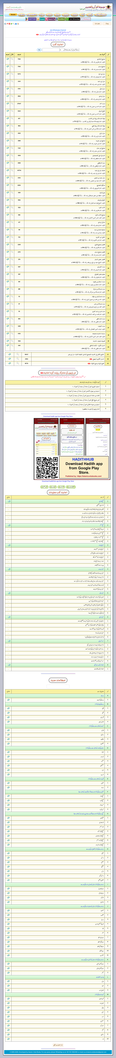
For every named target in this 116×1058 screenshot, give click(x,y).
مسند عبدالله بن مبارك (99, 289)
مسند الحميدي (101, 266)
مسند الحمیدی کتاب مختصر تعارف (97, 661)
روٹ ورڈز (69, 40)
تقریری (102, 717)
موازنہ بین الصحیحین (100, 505)
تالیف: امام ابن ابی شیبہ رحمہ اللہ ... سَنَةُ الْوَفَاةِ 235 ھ (91, 173)
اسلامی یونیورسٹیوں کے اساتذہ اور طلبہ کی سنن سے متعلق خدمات (91, 621)
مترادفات (46, 40)
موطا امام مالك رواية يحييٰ (98, 125)
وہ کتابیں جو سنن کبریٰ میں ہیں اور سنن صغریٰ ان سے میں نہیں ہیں (91, 609)
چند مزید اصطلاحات (100, 977)
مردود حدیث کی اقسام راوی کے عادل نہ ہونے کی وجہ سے (92, 884)
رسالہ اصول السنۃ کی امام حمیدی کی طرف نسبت (94, 649)
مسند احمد (102, 103)
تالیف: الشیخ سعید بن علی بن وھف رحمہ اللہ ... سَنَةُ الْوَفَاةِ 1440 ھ (88, 262)
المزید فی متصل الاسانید (99, 924)
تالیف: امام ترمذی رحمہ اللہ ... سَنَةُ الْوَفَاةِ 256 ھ (92, 99)
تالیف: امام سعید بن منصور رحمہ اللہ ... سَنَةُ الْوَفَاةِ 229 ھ (90, 180)
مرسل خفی (101, 875)
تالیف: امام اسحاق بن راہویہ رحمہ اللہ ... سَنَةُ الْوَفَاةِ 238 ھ (90, 284)
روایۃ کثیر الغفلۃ (101, 942)
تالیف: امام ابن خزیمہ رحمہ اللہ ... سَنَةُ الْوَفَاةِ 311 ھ (92, 143)
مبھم (103, 973)
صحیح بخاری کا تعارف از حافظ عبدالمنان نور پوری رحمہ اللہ (93, 521)
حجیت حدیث (53, 487)
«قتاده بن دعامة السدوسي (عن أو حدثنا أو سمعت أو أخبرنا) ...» (83, 395)
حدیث (102, 695)
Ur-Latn (97, 23)
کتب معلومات (44, 487)
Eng (107, 23)
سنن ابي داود (102, 73)
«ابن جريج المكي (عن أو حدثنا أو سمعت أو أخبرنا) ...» (86, 400)
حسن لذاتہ (102, 805)
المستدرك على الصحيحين (99, 155)
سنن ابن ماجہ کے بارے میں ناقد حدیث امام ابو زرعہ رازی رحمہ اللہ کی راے (89, 581)
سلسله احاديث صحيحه (98, 333)
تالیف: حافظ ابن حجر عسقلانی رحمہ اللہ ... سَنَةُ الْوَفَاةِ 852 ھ (89, 195)
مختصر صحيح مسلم (100, 252)
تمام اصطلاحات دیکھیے (58, 1045)
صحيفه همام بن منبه (99, 229)
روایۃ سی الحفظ (101, 937)
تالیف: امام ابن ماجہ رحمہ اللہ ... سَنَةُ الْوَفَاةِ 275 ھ (92, 84)
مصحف (102, 910)
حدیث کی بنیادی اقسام (99, 704)
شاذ (103, 928)
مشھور (102, 761)
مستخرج (102, 1021)
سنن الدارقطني (101, 162)
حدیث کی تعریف (100, 700)
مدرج (102, 919)
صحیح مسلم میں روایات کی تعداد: (97, 533)
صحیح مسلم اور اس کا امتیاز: (98, 537)
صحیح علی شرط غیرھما (100, 845)
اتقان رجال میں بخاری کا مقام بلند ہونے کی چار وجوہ (94, 509)
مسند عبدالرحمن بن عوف (98, 296)
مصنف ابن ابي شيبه (100, 170)
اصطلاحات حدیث (71, 487)
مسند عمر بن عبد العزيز (98, 311)
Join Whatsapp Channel (58, 30)
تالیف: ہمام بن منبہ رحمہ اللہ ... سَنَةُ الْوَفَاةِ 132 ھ (92, 232)
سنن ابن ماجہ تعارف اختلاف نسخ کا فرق (96, 573)
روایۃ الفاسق (101, 893)
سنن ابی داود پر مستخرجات (99, 549)
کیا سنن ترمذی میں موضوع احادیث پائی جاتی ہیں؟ (94, 637)
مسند (103, 1016)
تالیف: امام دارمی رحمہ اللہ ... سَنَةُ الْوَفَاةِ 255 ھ (93, 136)
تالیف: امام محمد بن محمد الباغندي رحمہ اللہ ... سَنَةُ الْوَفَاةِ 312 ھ (88, 314)
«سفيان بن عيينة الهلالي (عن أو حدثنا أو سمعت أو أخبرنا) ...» (84, 404)
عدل (103, 981)
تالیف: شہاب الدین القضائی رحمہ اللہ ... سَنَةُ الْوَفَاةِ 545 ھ (90, 329)
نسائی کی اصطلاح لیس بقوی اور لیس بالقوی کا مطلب (94, 605)
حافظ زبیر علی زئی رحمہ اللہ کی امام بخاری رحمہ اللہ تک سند (93, 513)
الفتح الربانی (102, 111)
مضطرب (102, 955)
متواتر (103, 752)
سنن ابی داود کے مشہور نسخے (98, 557)
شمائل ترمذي (101, 222)
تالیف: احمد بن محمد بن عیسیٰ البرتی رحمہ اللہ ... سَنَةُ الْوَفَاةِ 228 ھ (88, 299)
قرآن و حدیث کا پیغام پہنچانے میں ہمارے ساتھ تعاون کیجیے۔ (58, 32)
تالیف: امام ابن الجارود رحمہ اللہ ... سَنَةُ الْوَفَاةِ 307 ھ (91, 240)
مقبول (102, 783)
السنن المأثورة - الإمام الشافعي (97, 345)
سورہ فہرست (58, 40)
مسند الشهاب (101, 326)
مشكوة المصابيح (101, 185)
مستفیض (102, 765)
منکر (103, 933)
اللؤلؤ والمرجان (101, 200)
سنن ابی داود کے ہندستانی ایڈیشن (97, 553)
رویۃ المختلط (102, 951)
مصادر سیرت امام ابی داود (99, 561)
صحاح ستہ (102, 1003)
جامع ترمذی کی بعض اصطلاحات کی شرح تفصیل (94, 625)
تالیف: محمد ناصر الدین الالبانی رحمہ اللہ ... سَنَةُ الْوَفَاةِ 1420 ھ (89, 217)
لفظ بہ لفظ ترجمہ (52, 40)
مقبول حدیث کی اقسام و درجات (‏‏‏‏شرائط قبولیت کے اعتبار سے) (91, 792)
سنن (103, 1012)
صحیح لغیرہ (102, 800)
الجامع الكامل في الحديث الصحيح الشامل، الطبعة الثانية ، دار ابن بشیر (86, 354)
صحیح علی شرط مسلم (100, 840)
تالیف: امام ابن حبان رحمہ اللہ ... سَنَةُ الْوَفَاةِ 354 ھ (92, 151)
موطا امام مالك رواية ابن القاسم (97, 118)
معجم (103, 1030)
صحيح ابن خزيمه (100, 140)
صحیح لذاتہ (102, 796)
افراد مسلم (102, 827)
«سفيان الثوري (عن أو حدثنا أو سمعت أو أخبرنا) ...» (86, 386)
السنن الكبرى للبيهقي (98, 359)
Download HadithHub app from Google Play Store (58, 481)
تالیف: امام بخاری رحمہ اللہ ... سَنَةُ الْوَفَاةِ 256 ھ (93, 62)
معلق (103, 853)
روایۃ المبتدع (101, 888)
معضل (102, 862)
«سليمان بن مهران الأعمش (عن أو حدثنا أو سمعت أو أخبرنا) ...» (83, 391)
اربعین (102, 1034)
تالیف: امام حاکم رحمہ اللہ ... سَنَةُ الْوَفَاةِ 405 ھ (92, 158)
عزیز (103, 770)
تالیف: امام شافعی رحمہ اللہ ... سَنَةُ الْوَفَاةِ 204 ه (93, 321)
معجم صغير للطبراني (100, 274)
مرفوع (102, 734)
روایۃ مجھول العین (100, 964)
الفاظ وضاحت (64, 40)
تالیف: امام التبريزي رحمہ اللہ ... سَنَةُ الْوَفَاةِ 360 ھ (92, 188)
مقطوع (102, 743)
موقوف (102, 739)
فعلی (103, 713)
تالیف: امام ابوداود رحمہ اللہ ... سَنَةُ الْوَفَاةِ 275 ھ (92, 76)
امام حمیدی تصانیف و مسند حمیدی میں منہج (95, 645)
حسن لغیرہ (102, 809)
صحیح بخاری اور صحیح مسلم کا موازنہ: (97, 541)
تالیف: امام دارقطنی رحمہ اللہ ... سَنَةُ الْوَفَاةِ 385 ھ (92, 165)
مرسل (102, 858)
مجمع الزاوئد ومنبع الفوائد (97, 363)
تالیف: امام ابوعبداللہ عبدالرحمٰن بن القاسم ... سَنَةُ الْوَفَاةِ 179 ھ (89, 121)
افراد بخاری (101, 822)
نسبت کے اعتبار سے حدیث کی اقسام (96, 726)
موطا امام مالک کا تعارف (99, 669)
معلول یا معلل (101, 880)
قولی (103, 708)
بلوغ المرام (102, 192)
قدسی (103, 730)
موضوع (102, 902)
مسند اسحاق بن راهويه (99, 281)
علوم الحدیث (61, 487)
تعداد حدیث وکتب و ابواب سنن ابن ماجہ (96, 585)
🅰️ (9, 24)
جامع (103, 1007)
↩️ (5, 24)
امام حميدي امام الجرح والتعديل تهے (97, 653)
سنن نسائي (102, 88)
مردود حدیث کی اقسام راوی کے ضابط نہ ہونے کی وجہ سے (92, 906)
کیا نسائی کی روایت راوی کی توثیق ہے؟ (96, 613)
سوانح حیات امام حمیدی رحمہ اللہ (97, 657)
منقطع (102, 866)
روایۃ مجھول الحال (100, 968)
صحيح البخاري (101, 59)
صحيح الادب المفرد (100, 214)
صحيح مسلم (101, 66)
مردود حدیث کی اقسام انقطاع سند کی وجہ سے (95, 849)
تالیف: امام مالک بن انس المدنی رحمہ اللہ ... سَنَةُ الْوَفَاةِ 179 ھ (89, 128)
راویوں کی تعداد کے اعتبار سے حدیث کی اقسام (95, 748)
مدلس (103, 871)
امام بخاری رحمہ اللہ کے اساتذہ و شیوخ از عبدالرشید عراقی (92, 517)
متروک (102, 897)
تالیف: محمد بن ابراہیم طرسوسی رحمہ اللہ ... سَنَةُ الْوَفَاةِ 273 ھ (89, 306)
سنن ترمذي (102, 96)
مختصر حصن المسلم (100, 259)
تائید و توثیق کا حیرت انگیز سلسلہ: (97, 529)
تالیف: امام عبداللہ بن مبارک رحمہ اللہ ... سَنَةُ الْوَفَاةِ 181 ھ (90, 292)
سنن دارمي (102, 133)
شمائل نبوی (101, 722)
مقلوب (102, 915)
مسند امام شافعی (100, 318)
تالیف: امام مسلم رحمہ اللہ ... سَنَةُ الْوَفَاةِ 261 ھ (93, 69)
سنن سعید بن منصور (99, 177)
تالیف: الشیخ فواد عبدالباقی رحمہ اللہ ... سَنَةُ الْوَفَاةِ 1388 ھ (90, 203)
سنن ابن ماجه (101, 81)
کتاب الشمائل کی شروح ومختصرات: (96, 629)
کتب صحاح (101, 998)
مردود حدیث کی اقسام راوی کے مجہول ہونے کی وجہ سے (92, 959)
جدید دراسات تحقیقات (99, 565)
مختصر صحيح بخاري (100, 244)
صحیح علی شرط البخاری (100, 836)
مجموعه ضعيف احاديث (99, 341)
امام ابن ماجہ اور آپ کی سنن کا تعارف (96, 577)
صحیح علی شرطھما (101, 831)
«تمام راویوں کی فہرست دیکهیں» (91, 409)
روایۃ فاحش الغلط (100, 946)
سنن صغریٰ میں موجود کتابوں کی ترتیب (96, 601)
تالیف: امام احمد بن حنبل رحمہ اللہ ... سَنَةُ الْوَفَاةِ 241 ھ (91, 106)
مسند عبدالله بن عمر (99, 303)
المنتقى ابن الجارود (100, 237)
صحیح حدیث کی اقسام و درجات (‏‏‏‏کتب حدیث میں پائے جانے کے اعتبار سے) (89, 813)
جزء (103, 1039)
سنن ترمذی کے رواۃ (100, 633)
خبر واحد (102, 756)
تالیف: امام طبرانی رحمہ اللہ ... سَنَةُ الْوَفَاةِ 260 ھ (93, 277)
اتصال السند (101, 990)
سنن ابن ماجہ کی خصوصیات (98, 589)
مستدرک (102, 1025)
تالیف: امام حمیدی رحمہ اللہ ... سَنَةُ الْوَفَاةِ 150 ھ (93, 269)
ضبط (103, 986)
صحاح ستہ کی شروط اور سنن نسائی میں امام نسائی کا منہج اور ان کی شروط (90, 597)
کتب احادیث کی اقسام (99, 994)
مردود (102, 787)
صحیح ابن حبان (101, 148)
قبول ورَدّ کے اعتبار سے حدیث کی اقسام (96, 779)
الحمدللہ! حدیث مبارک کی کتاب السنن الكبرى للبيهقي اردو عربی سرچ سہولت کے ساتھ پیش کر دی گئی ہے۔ (59, 34)
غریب (102, 774)
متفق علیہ (102, 818)
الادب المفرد (102, 207)
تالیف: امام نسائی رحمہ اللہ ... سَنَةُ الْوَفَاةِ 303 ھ (93, 91)
